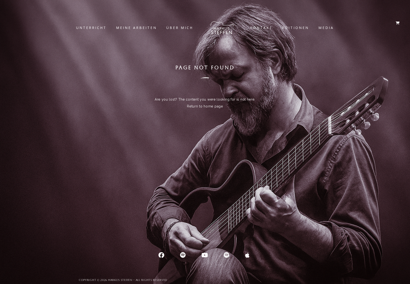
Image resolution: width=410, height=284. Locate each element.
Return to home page (205, 106)
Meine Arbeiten (136, 27)
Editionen (295, 27)
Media (326, 27)
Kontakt (261, 27)
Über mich (179, 27)
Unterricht (91, 27)
